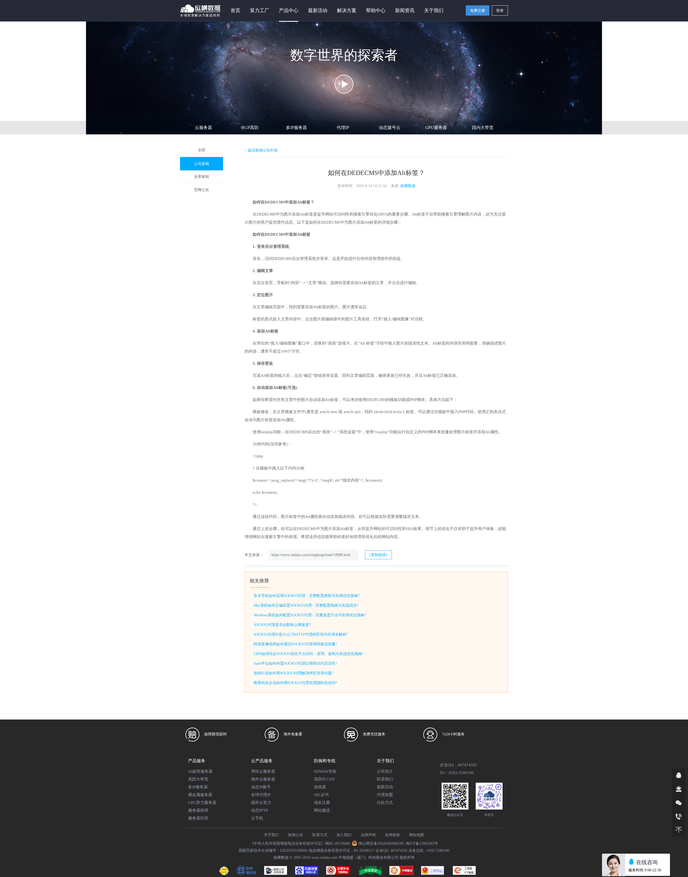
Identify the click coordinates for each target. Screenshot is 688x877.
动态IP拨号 (261, 787)
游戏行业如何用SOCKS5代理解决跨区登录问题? (293, 673)
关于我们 (271, 835)
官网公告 (201, 190)
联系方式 (319, 835)
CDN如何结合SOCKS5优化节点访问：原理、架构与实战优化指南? (309, 654)
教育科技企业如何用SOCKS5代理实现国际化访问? (295, 683)
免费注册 (477, 11)
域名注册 (322, 802)
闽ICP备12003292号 (422, 844)
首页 (235, 10)
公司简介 (385, 771)
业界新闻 (201, 177)
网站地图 (416, 835)
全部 (201, 150)
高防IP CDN (324, 779)
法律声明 (368, 835)
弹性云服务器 (263, 771)
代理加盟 (385, 795)
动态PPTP (259, 810)
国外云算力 (261, 802)
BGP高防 (250, 127)
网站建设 (322, 810)
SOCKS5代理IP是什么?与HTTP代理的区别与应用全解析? (301, 634)
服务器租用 (198, 810)
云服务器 (203, 127)
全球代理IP (261, 795)
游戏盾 (320, 787)
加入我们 (344, 835)
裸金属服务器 (200, 795)
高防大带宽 (198, 779)
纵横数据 (407, 186)
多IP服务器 (296, 127)
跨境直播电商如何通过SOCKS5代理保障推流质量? (295, 644)
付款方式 (385, 802)
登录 (500, 11)
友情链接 (392, 835)
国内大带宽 (482, 127)
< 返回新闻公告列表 (261, 150)
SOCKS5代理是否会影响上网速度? (282, 625)
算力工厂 (259, 10)
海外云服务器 (263, 779)
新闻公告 (295, 835)
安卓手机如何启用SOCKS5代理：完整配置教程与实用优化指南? (307, 596)
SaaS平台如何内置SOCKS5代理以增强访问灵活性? (295, 663)
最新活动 (317, 10)
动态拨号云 (389, 127)
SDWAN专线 (325, 771)
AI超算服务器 (200, 771)
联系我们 (385, 779)
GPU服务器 (436, 127)
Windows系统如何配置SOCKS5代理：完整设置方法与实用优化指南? (310, 615)
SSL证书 (321, 795)
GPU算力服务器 (202, 802)
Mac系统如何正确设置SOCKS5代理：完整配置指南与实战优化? (306, 605)
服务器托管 (198, 818)
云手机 (257, 818)
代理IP (343, 127)
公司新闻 (201, 164)
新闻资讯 (404, 10)
